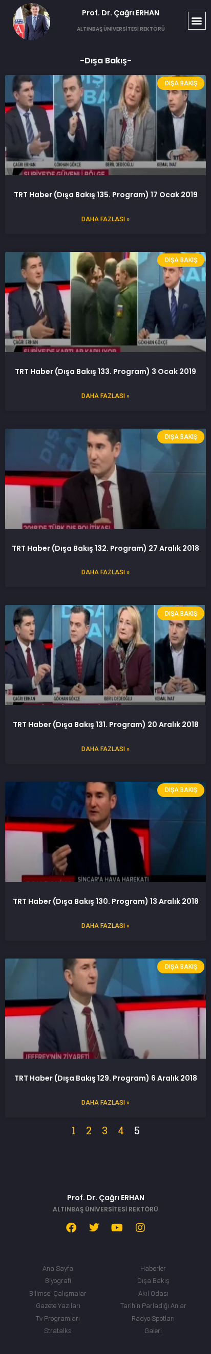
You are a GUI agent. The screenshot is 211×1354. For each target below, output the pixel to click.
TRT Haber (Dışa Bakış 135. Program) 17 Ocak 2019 (106, 195)
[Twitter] (94, 1228)
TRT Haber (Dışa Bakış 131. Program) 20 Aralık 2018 (106, 724)
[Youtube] (117, 1228)
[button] (197, 21)
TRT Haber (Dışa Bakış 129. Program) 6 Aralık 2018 (105, 1078)
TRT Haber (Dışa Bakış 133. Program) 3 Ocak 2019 (105, 371)
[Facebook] (71, 1228)
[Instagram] (140, 1228)
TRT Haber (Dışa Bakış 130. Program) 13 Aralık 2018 (106, 901)
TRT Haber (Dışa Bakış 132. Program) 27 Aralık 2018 (105, 548)
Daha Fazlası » (105, 219)
